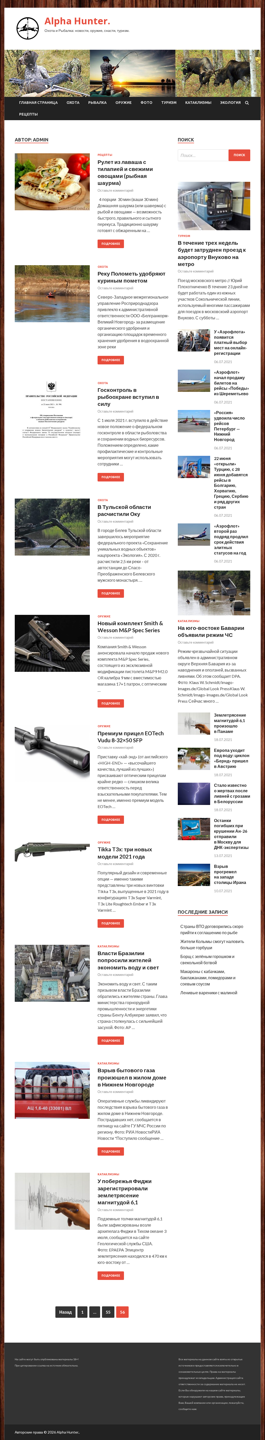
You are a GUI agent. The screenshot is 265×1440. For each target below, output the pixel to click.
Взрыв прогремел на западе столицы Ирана (230, 874)
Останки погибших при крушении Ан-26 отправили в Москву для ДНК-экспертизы (231, 834)
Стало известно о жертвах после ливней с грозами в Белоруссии (232, 793)
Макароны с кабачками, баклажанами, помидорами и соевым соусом (207, 977)
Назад (65, 1311)
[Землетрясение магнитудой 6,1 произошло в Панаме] (194, 733)
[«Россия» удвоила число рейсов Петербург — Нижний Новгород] (194, 430)
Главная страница (38, 102)
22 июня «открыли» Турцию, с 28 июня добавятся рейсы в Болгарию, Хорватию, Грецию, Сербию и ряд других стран (231, 482)
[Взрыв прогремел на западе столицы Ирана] (194, 884)
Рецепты (28, 114)
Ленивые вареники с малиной (208, 992)
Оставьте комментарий (115, 190)
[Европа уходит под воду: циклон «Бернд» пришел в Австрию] (194, 768)
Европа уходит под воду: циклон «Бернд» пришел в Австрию (231, 758)
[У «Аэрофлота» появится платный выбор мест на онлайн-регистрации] (194, 349)
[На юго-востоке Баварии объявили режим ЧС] (214, 616)
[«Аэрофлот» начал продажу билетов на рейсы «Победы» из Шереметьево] (194, 390)
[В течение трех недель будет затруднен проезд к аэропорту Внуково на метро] (214, 231)
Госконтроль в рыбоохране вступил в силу (128, 396)
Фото (146, 102)
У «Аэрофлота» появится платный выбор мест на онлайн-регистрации (230, 342)
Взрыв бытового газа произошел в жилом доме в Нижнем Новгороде (132, 1077)
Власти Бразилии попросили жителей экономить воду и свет (128, 960)
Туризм (168, 102)
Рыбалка (97, 102)
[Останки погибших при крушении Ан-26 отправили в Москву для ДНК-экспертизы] (194, 838)
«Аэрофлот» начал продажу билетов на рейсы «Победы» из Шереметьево (231, 383)
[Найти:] (214, 155)
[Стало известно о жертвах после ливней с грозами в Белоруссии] (194, 803)
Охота (73, 102)
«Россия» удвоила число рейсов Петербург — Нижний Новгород (229, 426)
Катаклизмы (198, 102)
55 (108, 1311)
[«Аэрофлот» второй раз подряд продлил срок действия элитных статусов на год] (194, 544)
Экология (230, 102)
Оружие (123, 102)
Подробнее (110, 243)
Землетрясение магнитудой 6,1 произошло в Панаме (230, 722)
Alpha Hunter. (77, 21)
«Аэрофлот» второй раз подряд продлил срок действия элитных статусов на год (231, 539)
